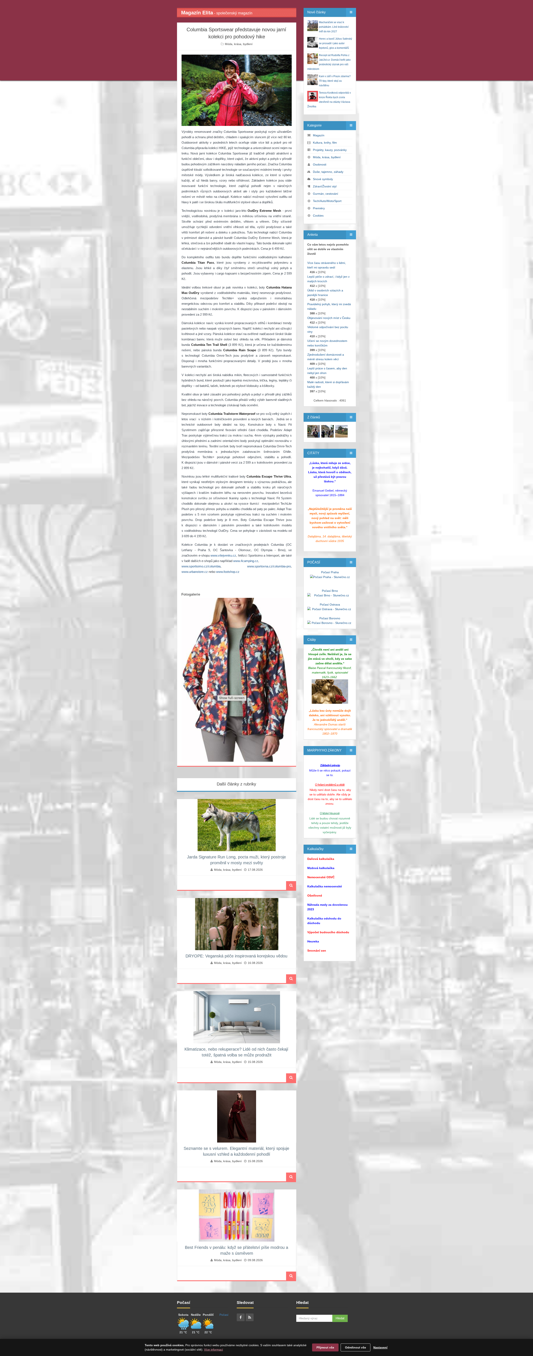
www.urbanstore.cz (195, 571)
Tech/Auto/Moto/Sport (327, 201)
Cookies (318, 215)
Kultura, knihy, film (325, 142)
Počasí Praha (330, 572)
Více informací (213, 1349)
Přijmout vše (325, 1347)
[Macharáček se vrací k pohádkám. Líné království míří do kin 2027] (313, 431)
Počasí (223, 1314)
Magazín (318, 135)
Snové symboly (323, 179)
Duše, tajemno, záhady (328, 171)
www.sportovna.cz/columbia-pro (269, 566)
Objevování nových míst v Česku (328, 318)
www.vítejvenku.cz (223, 555)
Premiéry (319, 208)
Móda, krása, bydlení (239, 44)
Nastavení (380, 1347)
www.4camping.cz (245, 561)
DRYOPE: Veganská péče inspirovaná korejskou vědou (236, 956)
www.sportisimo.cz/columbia (201, 566)
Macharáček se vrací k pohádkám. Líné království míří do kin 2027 (334, 27)
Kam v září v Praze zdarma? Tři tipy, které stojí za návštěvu (335, 81)
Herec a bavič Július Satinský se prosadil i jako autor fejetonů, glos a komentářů (335, 43)
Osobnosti (319, 164)
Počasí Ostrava (330, 604)
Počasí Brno (330, 590)
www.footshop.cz (227, 571)
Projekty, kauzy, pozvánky (330, 150)
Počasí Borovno (329, 618)
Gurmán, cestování (325, 193)
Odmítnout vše (355, 1347)
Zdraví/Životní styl (324, 186)
